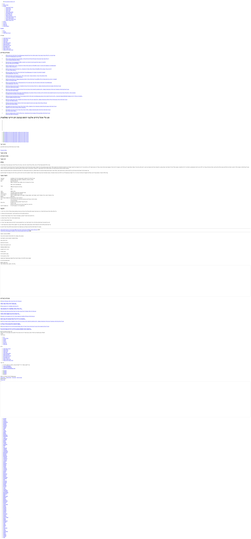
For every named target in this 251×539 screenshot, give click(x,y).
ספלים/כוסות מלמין (9, 12)
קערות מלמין (8, 9)
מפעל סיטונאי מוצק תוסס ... (11, 110)
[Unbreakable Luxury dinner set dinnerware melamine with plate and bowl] (11, 301)
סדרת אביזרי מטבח (9, 20)
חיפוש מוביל (3, 377)
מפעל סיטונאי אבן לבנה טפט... (12, 104)
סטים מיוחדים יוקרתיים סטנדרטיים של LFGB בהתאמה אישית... (16, 329)
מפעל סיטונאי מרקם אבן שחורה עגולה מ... (11, 324)
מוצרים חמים (5, 5)
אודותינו (4, 22)
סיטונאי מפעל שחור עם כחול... (12, 100)
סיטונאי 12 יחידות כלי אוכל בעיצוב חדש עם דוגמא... (13, 319)
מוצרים (4, 6)
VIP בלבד (5, 25)
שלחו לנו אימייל (4, 150)
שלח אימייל (3, 379)
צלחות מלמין (8, 8)
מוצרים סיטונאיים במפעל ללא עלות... (13, 97)
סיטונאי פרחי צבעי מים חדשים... (12, 114)
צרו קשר (5, 23)
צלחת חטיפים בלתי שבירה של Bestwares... (14, 76)
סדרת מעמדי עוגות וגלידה (11, 16)
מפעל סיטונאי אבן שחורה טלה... (12, 90)
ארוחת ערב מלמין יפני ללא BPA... (12, 63)
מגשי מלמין (8, 10)
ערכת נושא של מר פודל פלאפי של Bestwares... (15, 93)
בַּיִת (4, 3)
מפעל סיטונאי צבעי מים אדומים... (12, 87)
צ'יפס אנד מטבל (9, 15)
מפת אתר (14, 377)
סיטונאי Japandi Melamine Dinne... (13, 59)
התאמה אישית (6, 26)
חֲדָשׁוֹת (4, 21)
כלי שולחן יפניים (9, 14)
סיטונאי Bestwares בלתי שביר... (12, 73)
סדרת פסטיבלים (9, 13)
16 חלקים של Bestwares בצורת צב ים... (14, 56)
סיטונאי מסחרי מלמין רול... (11, 70)
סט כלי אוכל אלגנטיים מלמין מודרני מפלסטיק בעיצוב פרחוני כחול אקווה (15, 230)
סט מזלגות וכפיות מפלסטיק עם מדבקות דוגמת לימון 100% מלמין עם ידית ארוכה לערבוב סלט (19, 229)
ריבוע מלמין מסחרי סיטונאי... (11, 66)
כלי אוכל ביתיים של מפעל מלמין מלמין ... (10, 313)
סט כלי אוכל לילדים (10, 17)
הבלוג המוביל (8, 377)
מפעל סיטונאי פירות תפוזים (11, 80)
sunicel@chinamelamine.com (9, 368)
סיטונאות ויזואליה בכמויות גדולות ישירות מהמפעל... (16, 107)
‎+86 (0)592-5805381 (7, 367)
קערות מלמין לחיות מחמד (11, 19)
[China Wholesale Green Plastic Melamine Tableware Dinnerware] (9, 306)
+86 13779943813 (7, 366)
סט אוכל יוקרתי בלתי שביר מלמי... (9, 303)
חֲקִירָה (2, 333)
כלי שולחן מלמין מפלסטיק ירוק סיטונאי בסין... (11, 308)
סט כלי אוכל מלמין (9, 7)
